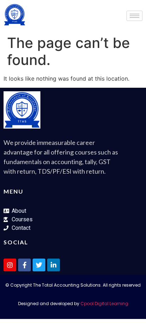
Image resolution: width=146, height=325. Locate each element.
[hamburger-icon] (134, 16)
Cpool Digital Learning (104, 303)
